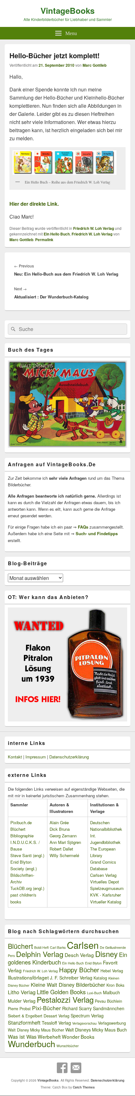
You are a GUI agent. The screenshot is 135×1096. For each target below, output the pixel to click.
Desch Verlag (79, 954)
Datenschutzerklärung (69, 757)
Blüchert (20, 946)
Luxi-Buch (94, 992)
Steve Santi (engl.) (27, 855)
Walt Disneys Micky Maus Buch (96, 1029)
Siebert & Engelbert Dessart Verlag (38, 1016)
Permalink (44, 239)
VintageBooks (67, 10)
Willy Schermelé (64, 855)
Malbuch (111, 992)
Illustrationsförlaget (28, 977)
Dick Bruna (60, 829)
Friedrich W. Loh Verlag (93, 228)
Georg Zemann (63, 836)
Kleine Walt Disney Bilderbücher (68, 984)
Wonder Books (78, 1036)
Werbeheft (49, 1036)
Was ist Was (22, 1036)
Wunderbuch (31, 1043)
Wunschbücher (68, 1045)
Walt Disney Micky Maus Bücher (36, 1030)
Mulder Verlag (21, 1001)
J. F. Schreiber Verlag (71, 978)
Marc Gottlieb (94, 65)
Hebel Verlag (111, 971)
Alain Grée (59, 822)
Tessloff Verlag (56, 1023)
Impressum (35, 757)
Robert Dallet (61, 849)
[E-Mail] (76, 1067)
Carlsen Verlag (103, 875)
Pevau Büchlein (108, 1001)
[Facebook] (62, 1067)
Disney (106, 954)
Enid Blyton (93, 963)
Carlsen (83, 944)
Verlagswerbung (112, 1023)
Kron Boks (115, 985)
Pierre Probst (19, 1008)
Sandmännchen (108, 1008)
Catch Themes (84, 1087)
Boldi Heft (41, 947)
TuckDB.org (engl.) (27, 888)
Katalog (100, 978)
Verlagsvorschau (84, 1023)
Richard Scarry (77, 1008)
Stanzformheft (24, 1022)
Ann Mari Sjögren (65, 842)
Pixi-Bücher (46, 1008)
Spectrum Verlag (87, 1015)
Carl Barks (58, 947)
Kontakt (15, 757)
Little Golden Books (61, 992)
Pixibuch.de (21, 822)
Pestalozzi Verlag (65, 999)
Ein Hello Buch (57, 234)
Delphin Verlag (39, 954)
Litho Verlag (21, 992)
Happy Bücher (79, 969)
